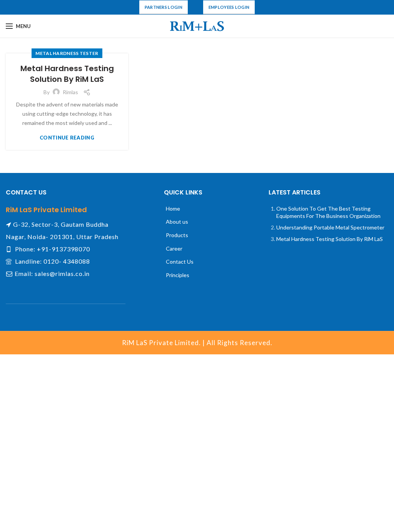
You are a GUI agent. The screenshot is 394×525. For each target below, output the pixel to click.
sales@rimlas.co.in (62, 273)
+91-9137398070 (63, 249)
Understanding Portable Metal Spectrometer (330, 227)
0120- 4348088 (66, 261)
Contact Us (180, 261)
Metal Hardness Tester (66, 53)
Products (177, 235)
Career (174, 248)
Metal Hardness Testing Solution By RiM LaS (67, 74)
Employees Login (229, 7)
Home (173, 208)
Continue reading (67, 137)
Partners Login (163, 7)
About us (177, 221)
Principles (177, 275)
